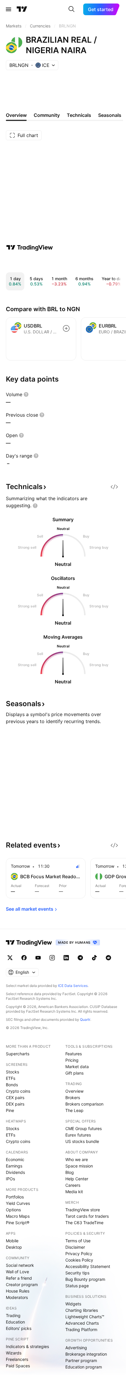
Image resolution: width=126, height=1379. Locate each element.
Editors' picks (18, 1328)
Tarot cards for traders (87, 1216)
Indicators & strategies (27, 1346)
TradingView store (82, 1209)
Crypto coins (18, 1091)
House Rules (17, 1290)
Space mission (79, 1165)
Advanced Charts (82, 1323)
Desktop (14, 1247)
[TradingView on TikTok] (94, 958)
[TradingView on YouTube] (38, 958)
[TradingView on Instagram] (52, 958)
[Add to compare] (66, 328)
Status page (77, 1285)
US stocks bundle (82, 1141)
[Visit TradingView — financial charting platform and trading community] (29, 247)
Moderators (17, 1297)
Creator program (22, 1284)
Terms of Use (78, 1240)
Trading (13, 1315)
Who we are (76, 1159)
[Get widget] (114, 487)
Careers (72, 1185)
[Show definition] (26, 394)
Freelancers (17, 1359)
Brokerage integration (86, 1354)
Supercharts (17, 1053)
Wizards (13, 1352)
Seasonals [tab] (109, 115)
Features (73, 1053)
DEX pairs (15, 1103)
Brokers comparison (84, 1103)
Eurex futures (78, 1134)
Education (15, 1321)
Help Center (76, 1178)
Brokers (72, 1097)
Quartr (85, 1019)
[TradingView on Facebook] (24, 958)
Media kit (74, 1191)
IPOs (10, 1178)
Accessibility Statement (87, 1266)
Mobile (12, 1240)
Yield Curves (18, 1203)
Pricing (72, 1060)
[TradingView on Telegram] (80, 958)
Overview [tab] (16, 115)
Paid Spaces (18, 1365)
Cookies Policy (79, 1259)
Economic (15, 1159)
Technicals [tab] (79, 115)
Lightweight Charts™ (84, 1316)
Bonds (12, 1084)
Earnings (14, 1165)
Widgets (73, 1303)
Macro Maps (18, 1216)
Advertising (76, 1347)
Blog (69, 1172)
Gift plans (74, 1072)
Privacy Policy (78, 1253)
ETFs (10, 1078)
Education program (83, 1366)
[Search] (71, 9)
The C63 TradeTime (84, 1222)
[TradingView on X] (10, 958)
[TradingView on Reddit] (108, 958)
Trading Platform (81, 1329)
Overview (74, 1091)
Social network (20, 1265)
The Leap (74, 1110)
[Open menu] (8, 9)
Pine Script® (17, 1222)
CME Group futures (83, 1128)
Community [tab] (47, 115)
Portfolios (15, 1196)
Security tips (77, 1272)
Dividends (15, 1172)
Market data (77, 1066)
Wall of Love (17, 1271)
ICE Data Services (73, 985)
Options (13, 1209)
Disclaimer (75, 1247)
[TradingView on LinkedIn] (66, 958)
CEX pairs (15, 1097)
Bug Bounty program (85, 1279)
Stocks (12, 1071)
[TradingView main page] (22, 9)
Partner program (81, 1360)
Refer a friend (19, 1278)
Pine (10, 1110)
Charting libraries (81, 1310)
